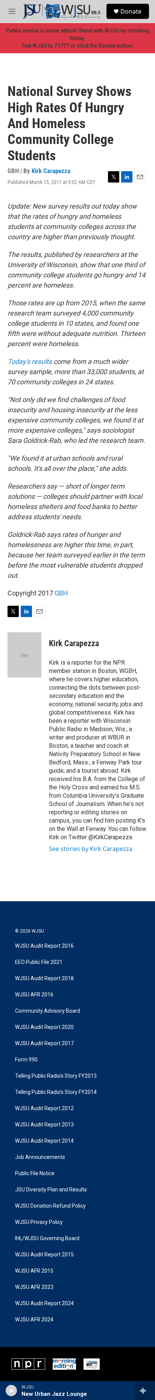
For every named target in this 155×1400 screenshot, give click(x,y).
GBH (61, 593)
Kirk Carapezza (51, 171)
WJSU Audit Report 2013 (44, 1125)
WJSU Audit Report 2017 (44, 1043)
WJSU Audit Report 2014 (44, 1141)
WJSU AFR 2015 (34, 1271)
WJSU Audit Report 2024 (44, 1303)
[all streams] (145, 1390)
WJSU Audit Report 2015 (44, 1255)
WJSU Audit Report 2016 (44, 946)
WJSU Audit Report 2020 (44, 1027)
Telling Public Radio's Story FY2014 (56, 1092)
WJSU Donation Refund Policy (50, 1206)
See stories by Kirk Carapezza (90, 849)
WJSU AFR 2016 (34, 995)
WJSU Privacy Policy (39, 1222)
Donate (130, 11)
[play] (11, 1390)
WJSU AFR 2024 (34, 1320)
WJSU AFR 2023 (34, 1287)
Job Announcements (40, 1157)
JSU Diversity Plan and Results (51, 1190)
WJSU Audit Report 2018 (44, 978)
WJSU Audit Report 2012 (44, 1108)
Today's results (30, 361)
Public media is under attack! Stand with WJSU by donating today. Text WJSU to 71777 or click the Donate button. (77, 38)
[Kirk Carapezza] (24, 655)
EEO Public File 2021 (38, 962)
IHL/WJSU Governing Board (47, 1238)
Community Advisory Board (47, 1011)
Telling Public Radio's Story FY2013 (56, 1076)
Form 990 (26, 1060)
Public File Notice (35, 1173)
